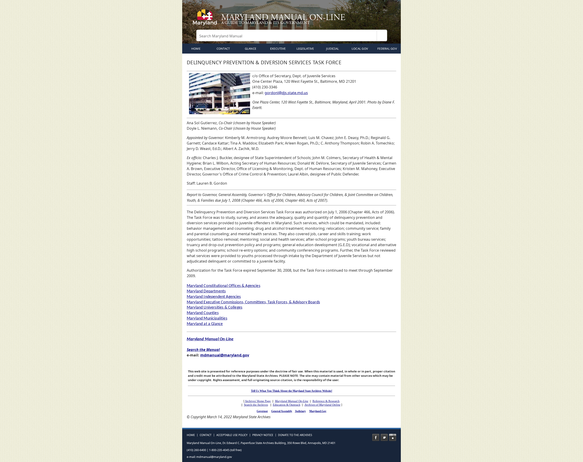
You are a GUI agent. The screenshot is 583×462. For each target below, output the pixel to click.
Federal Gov (387, 48)
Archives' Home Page (258, 401)
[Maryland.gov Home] (205, 19)
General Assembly (281, 411)
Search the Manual (203, 349)
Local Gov (360, 48)
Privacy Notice (262, 435)
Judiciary (300, 411)
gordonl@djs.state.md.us (286, 92)
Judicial (332, 48)
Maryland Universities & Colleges (214, 307)
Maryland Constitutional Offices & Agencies (223, 286)
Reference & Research (326, 401)
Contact (223, 48)
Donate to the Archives (295, 435)
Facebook (375, 437)
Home (191, 435)
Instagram (392, 437)
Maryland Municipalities (207, 318)
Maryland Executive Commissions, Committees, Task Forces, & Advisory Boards (253, 302)
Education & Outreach (286, 404)
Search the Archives (256, 404)
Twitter (384, 437)
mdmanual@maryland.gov (224, 355)
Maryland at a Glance (205, 324)
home (195, 48)
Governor (262, 411)
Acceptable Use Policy (232, 435)
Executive (278, 48)
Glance (250, 48)
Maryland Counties (203, 313)
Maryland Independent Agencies (214, 297)
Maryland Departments (206, 291)
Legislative (305, 48)
